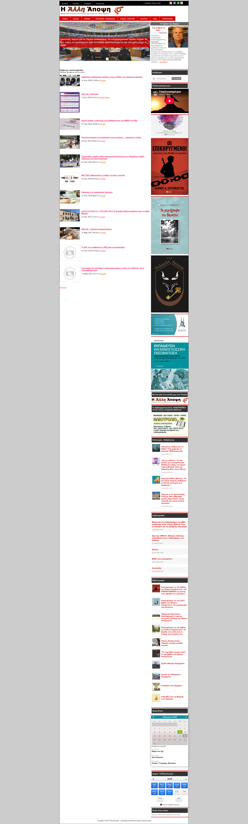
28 (175, 739)
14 (175, 732)
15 (180, 732)
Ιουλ (162, 792)
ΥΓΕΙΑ (155, 19)
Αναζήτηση (87, 3)
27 (170, 739)
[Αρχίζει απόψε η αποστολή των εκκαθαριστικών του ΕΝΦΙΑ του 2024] (70, 129)
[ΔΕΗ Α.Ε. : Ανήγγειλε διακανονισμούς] (70, 239)
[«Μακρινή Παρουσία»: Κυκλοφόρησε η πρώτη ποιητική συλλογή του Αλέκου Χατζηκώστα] (156, 619)
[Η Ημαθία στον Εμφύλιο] (156, 690)
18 (159, 736)
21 (175, 736)
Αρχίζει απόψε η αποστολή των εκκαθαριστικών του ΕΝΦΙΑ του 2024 (109, 120)
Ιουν (154, 792)
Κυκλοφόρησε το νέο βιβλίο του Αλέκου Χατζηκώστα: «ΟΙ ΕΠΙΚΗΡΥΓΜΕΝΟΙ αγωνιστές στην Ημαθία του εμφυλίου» (173, 590)
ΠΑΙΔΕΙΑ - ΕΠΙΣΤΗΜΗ (127, 19)
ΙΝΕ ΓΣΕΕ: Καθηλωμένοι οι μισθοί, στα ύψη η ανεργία (103, 175)
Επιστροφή (63, 287)
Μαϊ (184, 785)
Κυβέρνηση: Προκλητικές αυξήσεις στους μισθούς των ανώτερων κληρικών (112, 77)
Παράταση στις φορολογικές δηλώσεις (97, 192)
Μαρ (169, 785)
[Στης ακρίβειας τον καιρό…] (178, 47)
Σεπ (177, 791)
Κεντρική (65, 3)
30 (185, 739)
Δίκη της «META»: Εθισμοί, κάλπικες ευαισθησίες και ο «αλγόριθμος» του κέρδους (168, 538)
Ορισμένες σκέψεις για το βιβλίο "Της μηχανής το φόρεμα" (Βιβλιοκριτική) (172, 449)
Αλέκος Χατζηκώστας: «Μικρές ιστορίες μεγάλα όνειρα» (172, 643)
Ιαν (154, 785)
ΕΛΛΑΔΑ (76, 19)
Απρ (177, 785)
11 (159, 732)
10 (154, 732)
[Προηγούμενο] (153, 717)
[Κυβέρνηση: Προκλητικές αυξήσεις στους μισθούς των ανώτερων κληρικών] (70, 86)
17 (154, 736)
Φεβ (162, 785)
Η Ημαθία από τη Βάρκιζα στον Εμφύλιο (172, 698)
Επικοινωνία (100, 3)
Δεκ (178, 798)
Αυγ (169, 792)
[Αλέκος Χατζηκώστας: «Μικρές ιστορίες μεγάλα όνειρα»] (156, 646)
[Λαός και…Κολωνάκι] (70, 112)
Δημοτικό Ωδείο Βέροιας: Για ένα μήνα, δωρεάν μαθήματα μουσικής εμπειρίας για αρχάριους (173, 481)
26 (164, 739)
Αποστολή (156, 568)
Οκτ (184, 791)
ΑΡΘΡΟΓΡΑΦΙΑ (167, 19)
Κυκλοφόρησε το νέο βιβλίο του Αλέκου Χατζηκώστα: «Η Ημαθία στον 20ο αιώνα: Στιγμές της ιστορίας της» (173, 630)
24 (154, 739)
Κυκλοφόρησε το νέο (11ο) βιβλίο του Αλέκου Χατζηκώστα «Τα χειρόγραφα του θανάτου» (174, 604)
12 (164, 732)
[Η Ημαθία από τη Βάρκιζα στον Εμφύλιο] (156, 702)
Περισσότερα (163, 62)
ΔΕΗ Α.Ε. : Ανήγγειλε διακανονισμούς (97, 229)
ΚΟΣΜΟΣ (87, 19)
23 (185, 736)
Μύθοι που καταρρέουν (162, 559)
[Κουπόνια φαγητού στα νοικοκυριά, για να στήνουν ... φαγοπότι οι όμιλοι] (70, 148)
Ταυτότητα (76, 3)
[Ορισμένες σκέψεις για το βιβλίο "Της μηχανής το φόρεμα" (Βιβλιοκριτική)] (156, 451)
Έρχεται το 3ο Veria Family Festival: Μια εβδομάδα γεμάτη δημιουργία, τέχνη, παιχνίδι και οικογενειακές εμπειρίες (173, 498)
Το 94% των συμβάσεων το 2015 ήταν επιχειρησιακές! (103, 247)
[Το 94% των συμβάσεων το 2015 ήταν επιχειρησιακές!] (70, 260)
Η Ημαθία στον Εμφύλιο (171, 686)
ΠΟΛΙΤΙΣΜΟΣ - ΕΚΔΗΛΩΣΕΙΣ (105, 19)
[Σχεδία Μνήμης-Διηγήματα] (156, 668)
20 (170, 736)
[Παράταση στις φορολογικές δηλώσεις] (70, 203)
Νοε (160, 798)
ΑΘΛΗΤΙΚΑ (144, 19)
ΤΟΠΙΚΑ (65, 19)
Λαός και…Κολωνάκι (90, 94)
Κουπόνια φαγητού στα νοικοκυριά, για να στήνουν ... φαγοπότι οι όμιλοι (111, 137)
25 (159, 739)
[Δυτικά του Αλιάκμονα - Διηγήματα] (156, 679)
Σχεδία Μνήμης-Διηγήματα (172, 663)
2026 (169, 779)
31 (154, 743)
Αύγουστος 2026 (170, 717)
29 (180, 739)
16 (185, 732)
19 (164, 736)
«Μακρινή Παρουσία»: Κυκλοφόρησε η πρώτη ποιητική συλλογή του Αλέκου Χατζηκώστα (174, 617)
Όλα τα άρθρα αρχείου (170, 805)
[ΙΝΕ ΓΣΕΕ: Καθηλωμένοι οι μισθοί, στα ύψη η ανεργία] (70, 184)
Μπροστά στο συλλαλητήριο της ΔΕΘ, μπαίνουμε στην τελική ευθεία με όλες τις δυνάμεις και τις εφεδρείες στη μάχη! (169, 524)
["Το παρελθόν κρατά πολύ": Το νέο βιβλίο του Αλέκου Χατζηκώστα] (156, 657)
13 (170, 732)
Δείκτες (155, 549)
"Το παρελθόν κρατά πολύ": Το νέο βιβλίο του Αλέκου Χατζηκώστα (173, 654)
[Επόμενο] (186, 717)
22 (180, 736)
